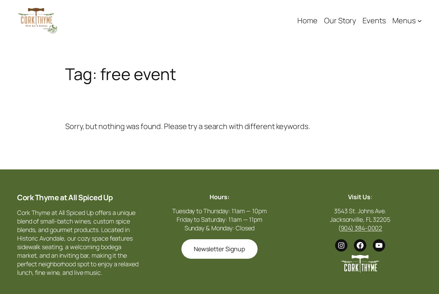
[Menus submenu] (419, 20)
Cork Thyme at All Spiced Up (65, 197)
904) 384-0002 (361, 228)
